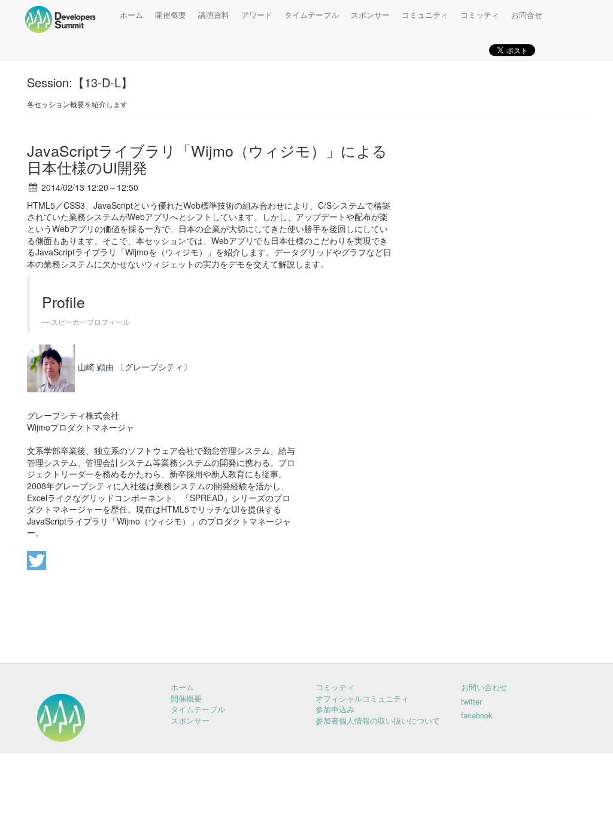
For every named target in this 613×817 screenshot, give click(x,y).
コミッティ (479, 14)
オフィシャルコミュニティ (362, 698)
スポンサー (370, 14)
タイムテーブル (311, 14)
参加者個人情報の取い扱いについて (377, 720)
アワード (256, 14)
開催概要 (170, 14)
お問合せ (526, 14)
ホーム (131, 14)
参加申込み (334, 709)
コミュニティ (425, 14)
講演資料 (213, 14)
